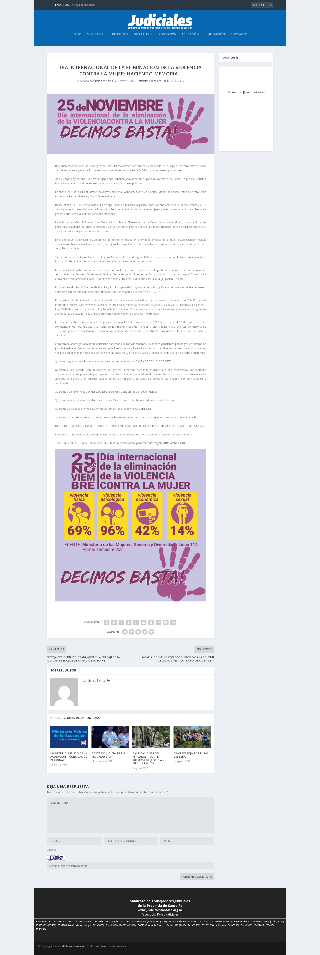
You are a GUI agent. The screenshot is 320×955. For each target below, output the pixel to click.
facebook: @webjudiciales (246, 92)
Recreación (167, 34)
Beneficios (120, 34)
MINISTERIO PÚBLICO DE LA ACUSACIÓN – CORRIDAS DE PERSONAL (68, 757)
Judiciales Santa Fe (105, 81)
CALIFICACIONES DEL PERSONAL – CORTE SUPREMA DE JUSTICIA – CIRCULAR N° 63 (148, 758)
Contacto (239, 34)
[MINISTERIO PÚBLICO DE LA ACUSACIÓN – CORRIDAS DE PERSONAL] (69, 737)
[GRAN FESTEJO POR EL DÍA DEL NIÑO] (192, 737)
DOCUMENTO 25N (174, 443)
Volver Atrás (230, 57)
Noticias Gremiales (150, 81)
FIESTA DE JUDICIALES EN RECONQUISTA (108, 755)
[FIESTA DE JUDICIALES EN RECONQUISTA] (110, 737)
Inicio (77, 34)
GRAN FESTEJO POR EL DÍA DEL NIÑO (191, 755)
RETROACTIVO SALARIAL (86, 4)
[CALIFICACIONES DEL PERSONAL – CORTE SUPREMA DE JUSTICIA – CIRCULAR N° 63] (151, 737)
